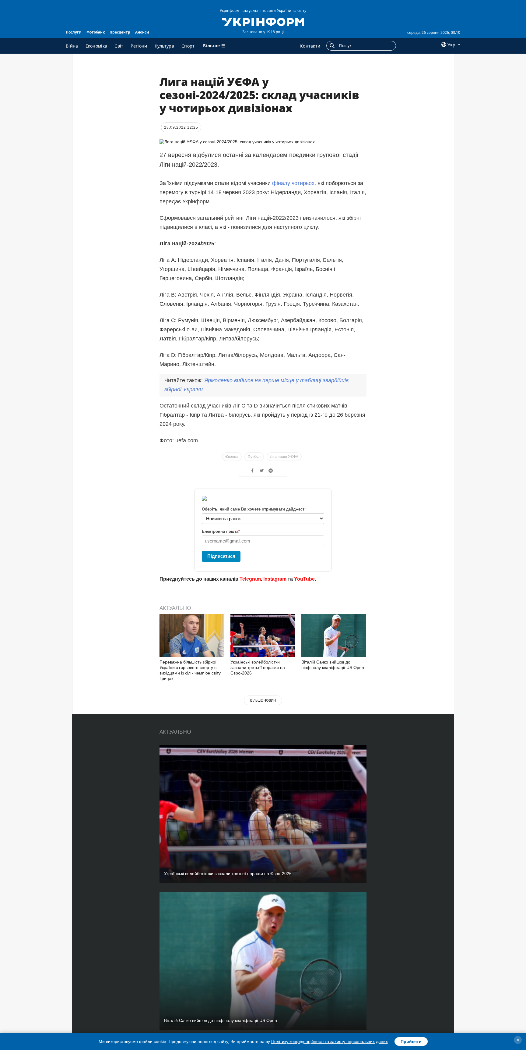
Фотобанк (95, 32)
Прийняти (411, 1041)
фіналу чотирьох (293, 183)
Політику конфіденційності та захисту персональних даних (329, 1041)
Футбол (254, 456)
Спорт (188, 46)
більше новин (263, 700)
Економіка (96, 46)
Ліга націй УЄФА (284, 456)
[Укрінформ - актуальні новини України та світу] (263, 21)
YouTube (304, 579)
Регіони (139, 46)
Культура (164, 46)
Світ (118, 46)
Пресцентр (120, 32)
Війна (72, 46)
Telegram (250, 579)
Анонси (142, 32)
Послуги (74, 32)
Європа (231, 456)
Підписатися (221, 556)
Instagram (274, 579)
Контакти (310, 46)
